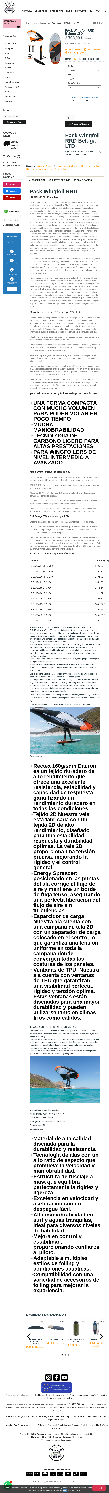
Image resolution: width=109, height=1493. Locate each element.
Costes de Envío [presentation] (60, 180)
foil (105, 1404)
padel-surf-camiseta (38, 1407)
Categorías (56, 11)
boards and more (22, 1404)
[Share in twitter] (98, 23)
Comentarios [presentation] (84, 180)
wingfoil (58, 1411)
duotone (74, 1404)
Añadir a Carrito (80, 124)
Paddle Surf (10, 44)
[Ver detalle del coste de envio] (7, 143)
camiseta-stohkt (50, 1404)
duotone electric (88, 1404)
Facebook (12, 191)
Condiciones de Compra (68, 1425)
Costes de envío (75, 49)
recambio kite (81, 1407)
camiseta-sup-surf (62, 1404)
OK (64, 1490)
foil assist (9, 1407)
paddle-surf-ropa (25, 1407)
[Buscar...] (104, 11)
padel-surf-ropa (51, 1407)
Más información (74, 1490)
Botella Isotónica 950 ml (62, 1340)
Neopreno (9, 72)
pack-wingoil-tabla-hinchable (71, 166)
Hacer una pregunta (76, 52)
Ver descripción (93, 49)
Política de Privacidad (47, 1425)
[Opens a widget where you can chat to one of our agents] (99, 1488)
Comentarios (60, 169)
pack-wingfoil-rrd (46, 169)
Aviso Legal (31, 1425)
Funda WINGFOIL (42, 1339)
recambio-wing (91, 1407)
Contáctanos (19, 1425)
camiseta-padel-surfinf (36, 1404)
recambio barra (70, 1407)
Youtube (11, 197)
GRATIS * (15, 142)
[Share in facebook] (95, 23)
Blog (69, 11)
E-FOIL (8, 58)
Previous (29, 1336)
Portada (27, 11)
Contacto (80, 11)
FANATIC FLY (82, 1339)
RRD (74, 59)
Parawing (9, 63)
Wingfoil (9, 48)
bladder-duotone (11, 1404)
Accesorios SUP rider (12, 89)
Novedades (41, 11)
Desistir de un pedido (90, 1425)
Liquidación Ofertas (10, 98)
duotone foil (99, 1404)
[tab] (37, 180)
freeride (16, 1407)
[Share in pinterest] (102, 23)
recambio (60, 1407)
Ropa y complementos (12, 79)
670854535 (88, 1434)
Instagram (12, 184)
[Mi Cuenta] (90, 11)
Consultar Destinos (15, 146)
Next (101, 1336)
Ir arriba (9, 1425)
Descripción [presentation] (38, 180)
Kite (7, 53)
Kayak (8, 68)
